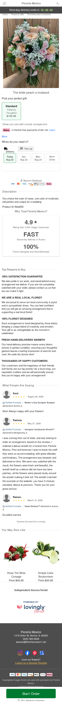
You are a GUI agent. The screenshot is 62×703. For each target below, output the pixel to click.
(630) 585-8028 (31, 638)
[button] (55, 695)
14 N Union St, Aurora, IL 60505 (31, 635)
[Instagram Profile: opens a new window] (20, 653)
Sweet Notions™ (32, 506)
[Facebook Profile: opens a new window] (27, 653)
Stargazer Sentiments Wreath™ (39, 429)
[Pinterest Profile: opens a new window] (34, 653)
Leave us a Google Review (31, 663)
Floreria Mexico (31, 3)
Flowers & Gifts (17, 14)
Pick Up (28, 148)
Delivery (10, 151)
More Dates (52, 158)
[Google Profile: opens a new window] (42, 653)
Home (5, 14)
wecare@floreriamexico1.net (31, 641)
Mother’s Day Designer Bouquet (40, 402)
